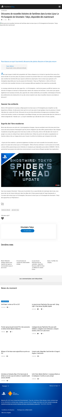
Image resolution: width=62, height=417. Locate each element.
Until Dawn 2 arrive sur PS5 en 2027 (10, 304)
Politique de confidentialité (24, 410)
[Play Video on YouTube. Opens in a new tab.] (57, 185)
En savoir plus (27, 230)
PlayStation (9, 7)
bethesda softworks (6, 210)
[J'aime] (7, 307)
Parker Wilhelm (10, 66)
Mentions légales (6, 412)
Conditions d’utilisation (8, 410)
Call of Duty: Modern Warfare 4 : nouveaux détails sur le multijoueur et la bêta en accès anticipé (46, 375)
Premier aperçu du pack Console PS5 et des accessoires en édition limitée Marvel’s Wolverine (15, 328)
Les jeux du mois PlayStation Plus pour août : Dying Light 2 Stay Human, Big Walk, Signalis (45, 305)
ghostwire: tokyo (15, 210)
